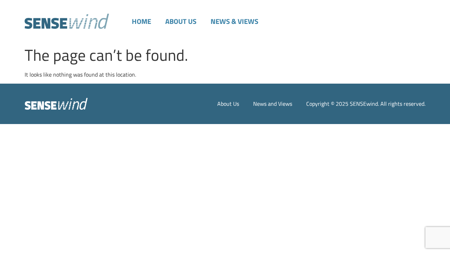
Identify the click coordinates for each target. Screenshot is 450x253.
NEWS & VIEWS (234, 21)
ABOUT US (181, 21)
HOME (141, 21)
